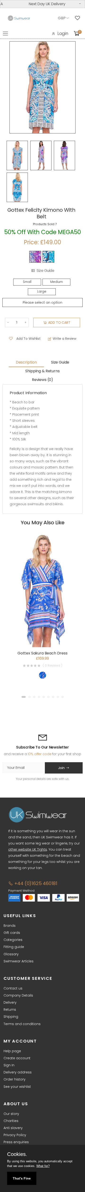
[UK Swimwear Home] (18, 18)
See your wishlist (17, 1086)
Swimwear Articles (19, 961)
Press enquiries (16, 1142)
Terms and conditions (22, 1024)
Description (26, 362)
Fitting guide (14, 946)
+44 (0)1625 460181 (35, 883)
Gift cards (12, 932)
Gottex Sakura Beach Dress (42, 653)
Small (27, 282)
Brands (10, 925)
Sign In (9, 1065)
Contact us (13, 988)
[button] (23, 697)
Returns (10, 1009)
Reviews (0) (42, 379)
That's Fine (22, 1178)
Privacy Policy (15, 1135)
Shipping (11, 1016)
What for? (43, 1166)
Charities (11, 1120)
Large (41, 291)
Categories (13, 939)
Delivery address (18, 1072)
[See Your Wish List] (79, 18)
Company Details (18, 995)
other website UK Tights (27, 849)
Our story (11, 1113)
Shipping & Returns (42, 371)
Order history (15, 1079)
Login (62, 33)
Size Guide (45, 270)
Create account (17, 1058)
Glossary (11, 954)
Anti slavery (13, 1128)
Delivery (10, 1002)
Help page (12, 1051)
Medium (56, 282)
